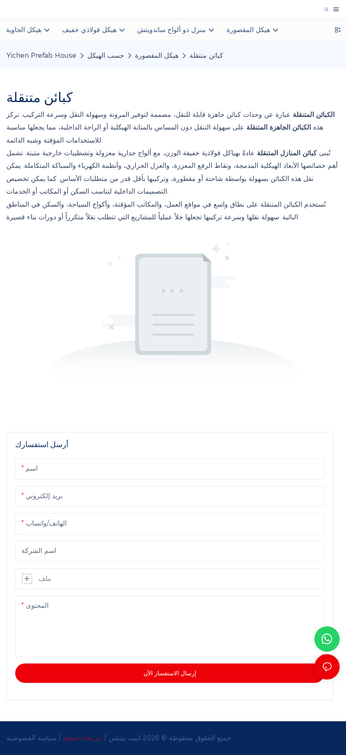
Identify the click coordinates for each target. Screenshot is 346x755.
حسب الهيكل (105, 55)
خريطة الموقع (83, 738)
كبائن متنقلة (206, 55)
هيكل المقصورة (156, 55)
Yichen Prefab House (41, 55)
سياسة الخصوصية (32, 738)
